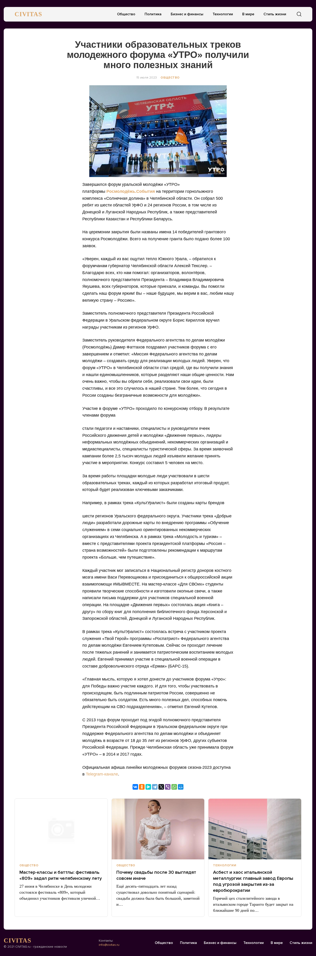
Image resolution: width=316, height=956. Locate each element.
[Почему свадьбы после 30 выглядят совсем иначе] (158, 829)
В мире (248, 14)
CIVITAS (28, 14)
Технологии (223, 14)
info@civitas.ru (109, 945)
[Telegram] (155, 787)
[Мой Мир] (180, 787)
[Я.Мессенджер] (148, 787)
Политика (153, 14)
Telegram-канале (102, 774)
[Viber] (167, 787)
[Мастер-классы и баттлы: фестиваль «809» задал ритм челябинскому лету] (61, 829)
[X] (161, 787)
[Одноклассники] (142, 787)
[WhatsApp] (174, 787)
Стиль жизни (274, 14)
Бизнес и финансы (187, 14)
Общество (126, 14)
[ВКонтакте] (135, 787)
